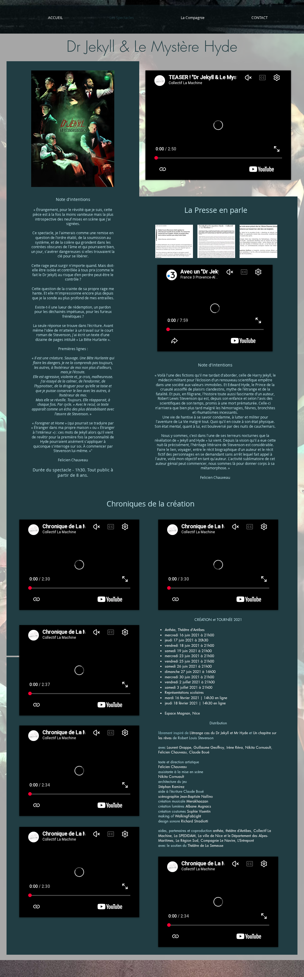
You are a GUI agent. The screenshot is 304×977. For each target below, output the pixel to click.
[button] (174, 241)
